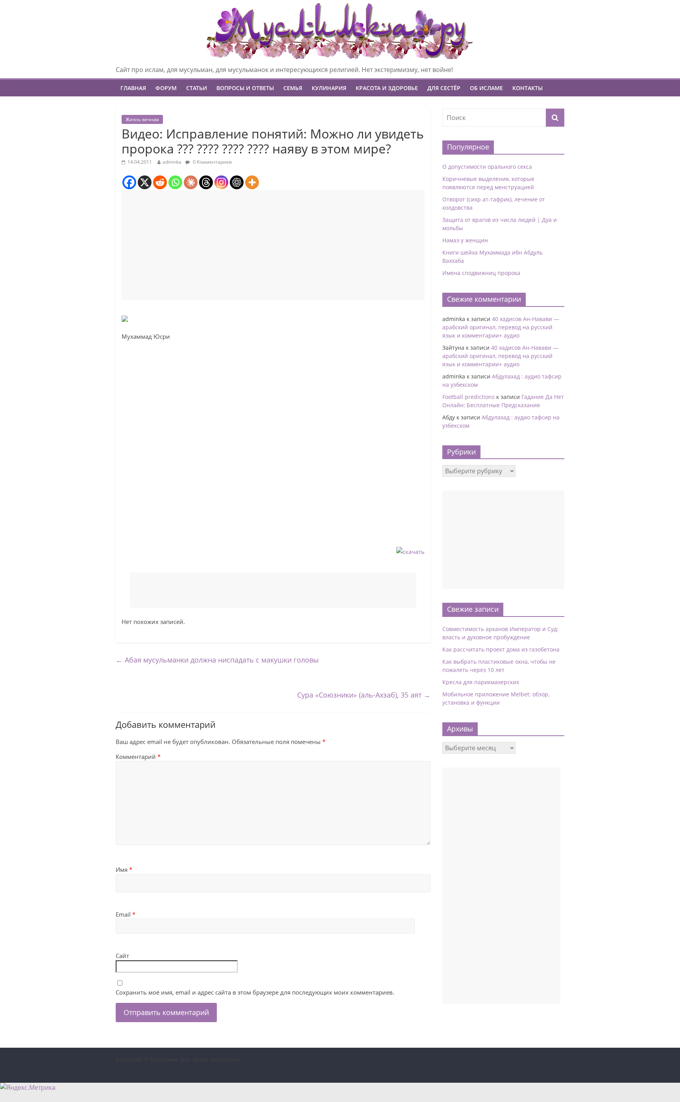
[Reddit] (160, 182)
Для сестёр (443, 88)
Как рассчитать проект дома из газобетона (501, 649)
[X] (145, 182)
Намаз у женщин (465, 240)
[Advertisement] (273, 245)
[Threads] (206, 182)
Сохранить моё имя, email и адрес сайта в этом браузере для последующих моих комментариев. (255, 992)
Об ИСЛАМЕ (486, 88)
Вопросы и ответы (245, 88)
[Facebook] (129, 182)
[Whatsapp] (175, 182)
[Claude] (191, 182)
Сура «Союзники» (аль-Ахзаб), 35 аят (364, 695)
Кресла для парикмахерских (480, 682)
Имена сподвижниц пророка (481, 273)
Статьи (196, 88)
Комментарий (138, 757)
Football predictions (468, 397)
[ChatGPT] (237, 182)
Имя (124, 869)
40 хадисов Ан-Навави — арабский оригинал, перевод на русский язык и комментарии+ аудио (500, 327)
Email (125, 914)
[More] (252, 182)
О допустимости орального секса (487, 166)
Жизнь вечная (142, 119)
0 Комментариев (212, 162)
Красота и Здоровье (387, 88)
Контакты (527, 88)
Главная (133, 88)
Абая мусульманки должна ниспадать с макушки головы (217, 660)
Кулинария (329, 88)
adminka (172, 162)
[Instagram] (221, 182)
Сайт (122, 956)
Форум (166, 88)
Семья (292, 88)
